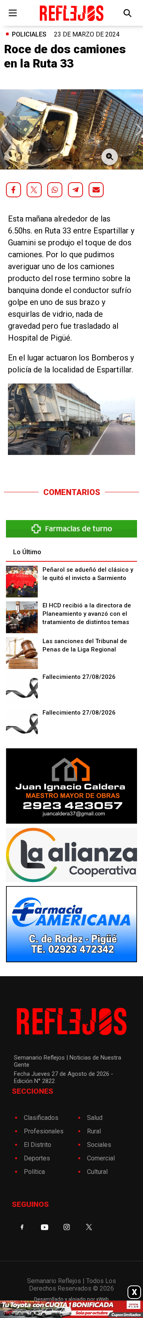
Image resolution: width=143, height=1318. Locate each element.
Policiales (29, 34)
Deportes (37, 1158)
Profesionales (44, 1131)
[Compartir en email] (96, 189)
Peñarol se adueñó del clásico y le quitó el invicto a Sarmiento (88, 574)
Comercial (101, 1158)
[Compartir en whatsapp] (54, 189)
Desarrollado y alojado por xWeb (71, 1299)
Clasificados (41, 1117)
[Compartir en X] (34, 189)
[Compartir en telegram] (75, 189)
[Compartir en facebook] (13, 189)
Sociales (99, 1144)
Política (34, 1171)
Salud (94, 1117)
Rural (94, 1131)
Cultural (97, 1171)
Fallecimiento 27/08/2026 (79, 676)
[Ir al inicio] (71, 13)
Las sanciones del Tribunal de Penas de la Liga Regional (85, 645)
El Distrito (37, 1144)
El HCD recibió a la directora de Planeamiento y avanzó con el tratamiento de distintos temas (87, 614)
